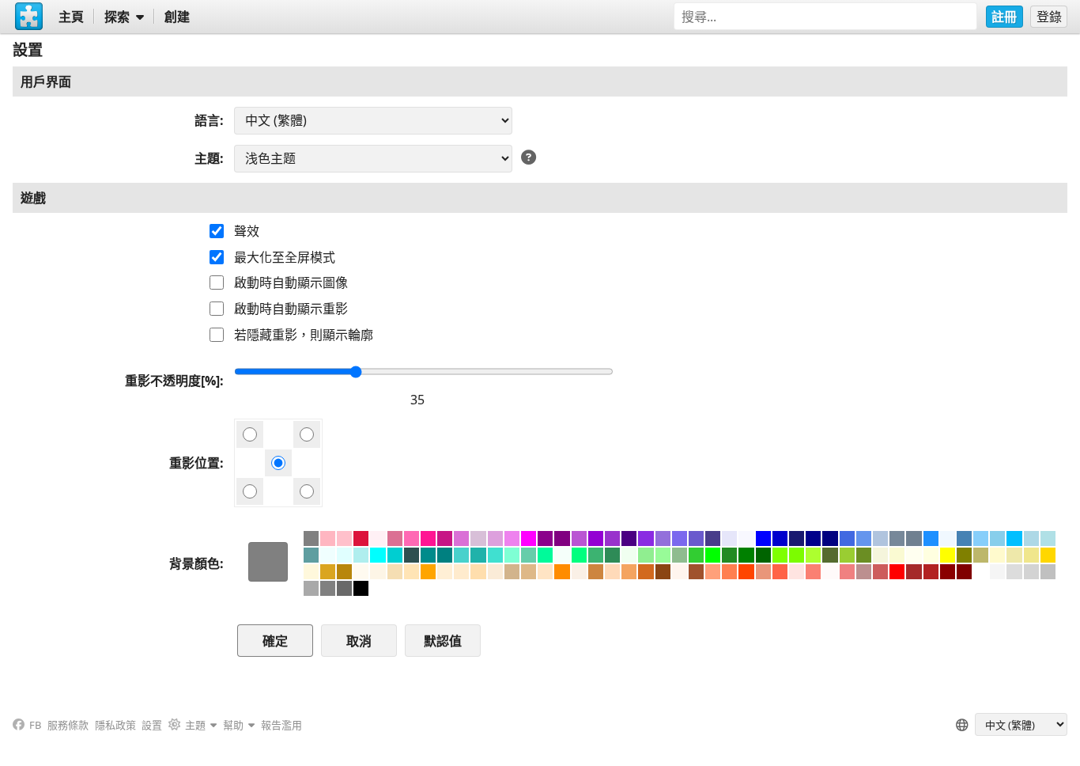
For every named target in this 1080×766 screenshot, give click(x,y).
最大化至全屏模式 (284, 257)
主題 (207, 158)
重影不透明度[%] (172, 380)
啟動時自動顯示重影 (291, 308)
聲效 (246, 231)
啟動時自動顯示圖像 (291, 282)
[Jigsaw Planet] (29, 16)
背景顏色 (194, 563)
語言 (207, 120)
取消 (359, 641)
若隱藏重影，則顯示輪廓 (303, 334)
